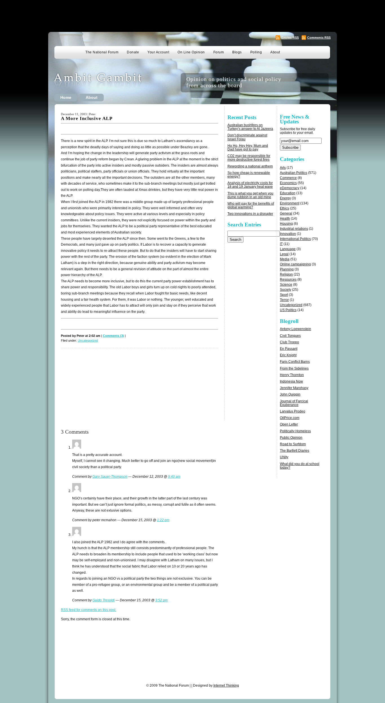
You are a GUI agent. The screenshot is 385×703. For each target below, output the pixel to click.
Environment (289, 203)
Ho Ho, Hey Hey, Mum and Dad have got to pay (247, 147)
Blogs (237, 52)
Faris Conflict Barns (295, 362)
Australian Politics (293, 173)
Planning (287, 269)
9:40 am (174, 477)
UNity (284, 457)
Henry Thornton (292, 375)
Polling (256, 52)
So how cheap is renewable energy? (248, 174)
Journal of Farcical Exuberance (294, 403)
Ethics (284, 208)
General (286, 213)
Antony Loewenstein (295, 329)
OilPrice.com (289, 418)
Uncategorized (88, 340)
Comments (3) (113, 335)
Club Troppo (289, 342)
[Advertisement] (192, 15)
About (275, 52)
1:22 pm (163, 520)
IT (281, 244)
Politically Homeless (295, 431)
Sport (284, 295)
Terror (284, 300)
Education (287, 193)
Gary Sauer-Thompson (109, 477)
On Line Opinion (191, 52)
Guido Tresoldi (103, 600)
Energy (285, 198)
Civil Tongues (290, 336)
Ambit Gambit (106, 82)
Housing (286, 224)
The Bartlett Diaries (294, 451)
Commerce (288, 178)
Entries (290, 37)
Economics (288, 183)
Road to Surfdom (293, 444)
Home (65, 97)
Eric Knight (288, 355)
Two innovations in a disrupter (250, 214)
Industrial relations (294, 229)
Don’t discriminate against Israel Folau (247, 137)
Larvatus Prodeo (292, 411)
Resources (288, 279)
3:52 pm (161, 600)
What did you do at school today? (299, 466)
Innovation (288, 234)
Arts (283, 168)
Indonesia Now (291, 381)
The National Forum (101, 52)
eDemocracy (289, 188)
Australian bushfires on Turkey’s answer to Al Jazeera (250, 127)
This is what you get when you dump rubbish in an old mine (250, 195)
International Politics (295, 239)
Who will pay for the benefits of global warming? (250, 205)
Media (284, 259)
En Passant (288, 349)
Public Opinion (291, 438)
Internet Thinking (226, 685)
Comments (319, 37)
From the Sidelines (294, 368)
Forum (218, 52)
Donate (133, 52)
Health (285, 218)
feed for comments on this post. (88, 610)
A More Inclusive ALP (86, 118)
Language (288, 249)
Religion (286, 274)
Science (286, 285)
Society (285, 290)
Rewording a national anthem (250, 166)
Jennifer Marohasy (294, 388)
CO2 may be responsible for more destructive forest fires (248, 157)
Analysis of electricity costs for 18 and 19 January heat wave (250, 185)
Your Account (158, 52)
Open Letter (289, 424)
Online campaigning (295, 264)
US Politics (288, 310)
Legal (284, 254)
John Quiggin (290, 394)
